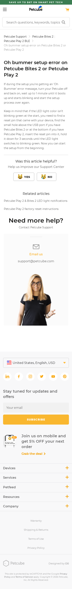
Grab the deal (32, 454)
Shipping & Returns (36, 529)
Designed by (59, 563)
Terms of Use (36, 538)
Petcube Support (15, 36)
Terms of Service (24, 577)
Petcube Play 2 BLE (17, 41)
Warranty (36, 520)
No (50, 177)
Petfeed (9, 487)
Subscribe (36, 419)
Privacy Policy (36, 547)
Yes (27, 177)
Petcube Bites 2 (42, 36)
